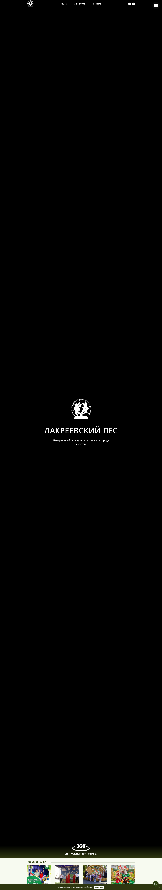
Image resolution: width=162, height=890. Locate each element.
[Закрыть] (159, 887)
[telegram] (133, 4)
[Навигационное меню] (156, 5)
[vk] (129, 4)
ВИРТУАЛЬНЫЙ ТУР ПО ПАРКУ (81, 853)
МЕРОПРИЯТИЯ (80, 4)
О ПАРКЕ (63, 4)
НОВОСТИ (97, 4)
